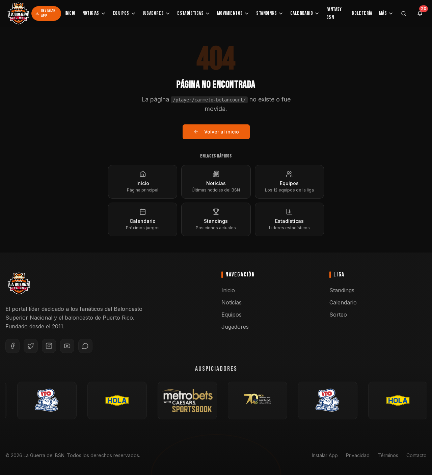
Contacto (416, 455)
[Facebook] (12, 346)
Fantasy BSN (334, 13)
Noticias (90, 13)
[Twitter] (31, 346)
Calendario (301, 13)
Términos (388, 455)
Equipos (121, 13)
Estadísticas (190, 13)
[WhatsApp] (85, 346)
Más (383, 13)
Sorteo (338, 314)
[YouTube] (67, 346)
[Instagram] (49, 346)
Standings (266, 13)
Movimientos (230, 13)
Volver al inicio (221, 132)
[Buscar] (403, 13)
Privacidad (358, 455)
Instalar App (48, 13)
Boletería (362, 13)
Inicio (69, 13)
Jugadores (153, 13)
